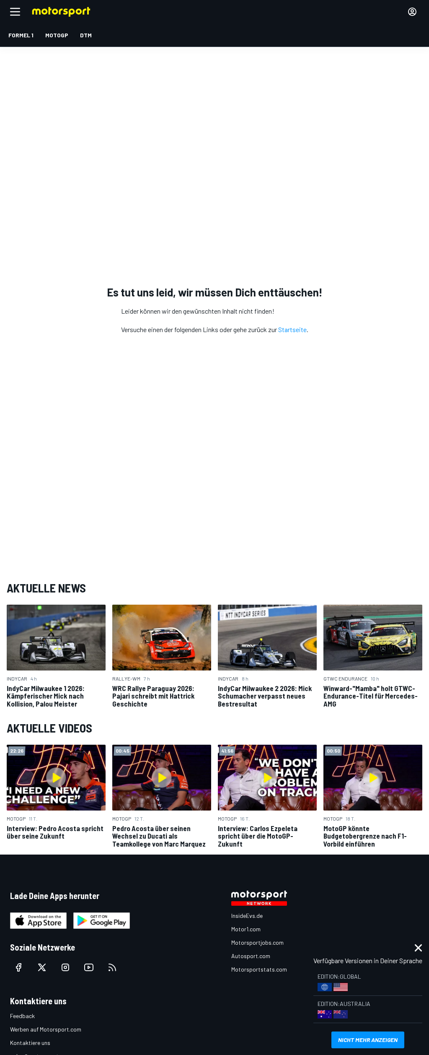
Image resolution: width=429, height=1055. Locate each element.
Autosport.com (250, 955)
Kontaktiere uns (30, 1042)
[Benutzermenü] (412, 11)
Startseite (292, 329)
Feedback (22, 1015)
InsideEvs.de (247, 915)
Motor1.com (246, 929)
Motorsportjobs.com (257, 942)
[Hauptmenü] (15, 11)
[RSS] (112, 967)
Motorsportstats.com (259, 969)
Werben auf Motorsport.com (45, 1029)
